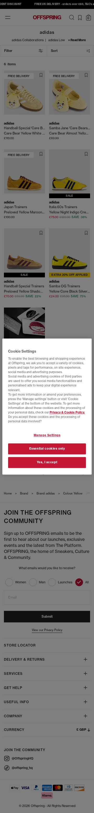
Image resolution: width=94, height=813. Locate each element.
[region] (47, 406)
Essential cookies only (47, 448)
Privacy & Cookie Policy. (67, 412)
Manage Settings (47, 435)
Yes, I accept (47, 462)
